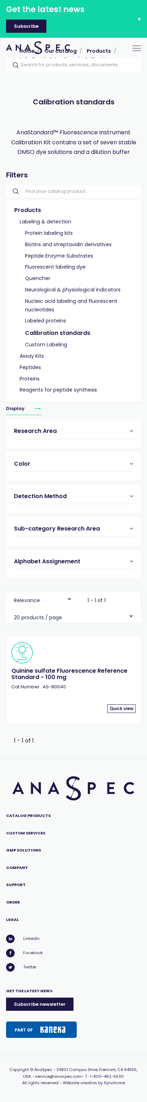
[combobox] (42, 598)
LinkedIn (31, 938)
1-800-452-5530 (107, 1076)
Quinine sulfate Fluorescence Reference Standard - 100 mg (69, 674)
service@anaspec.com (58, 1076)
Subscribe (26, 26)
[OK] (13, 65)
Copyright (19, 1069)
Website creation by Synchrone (94, 1083)
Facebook (33, 953)
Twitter (29, 967)
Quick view (121, 708)
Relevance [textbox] (27, 600)
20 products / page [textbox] (38, 617)
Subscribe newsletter (40, 1004)
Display (16, 408)
